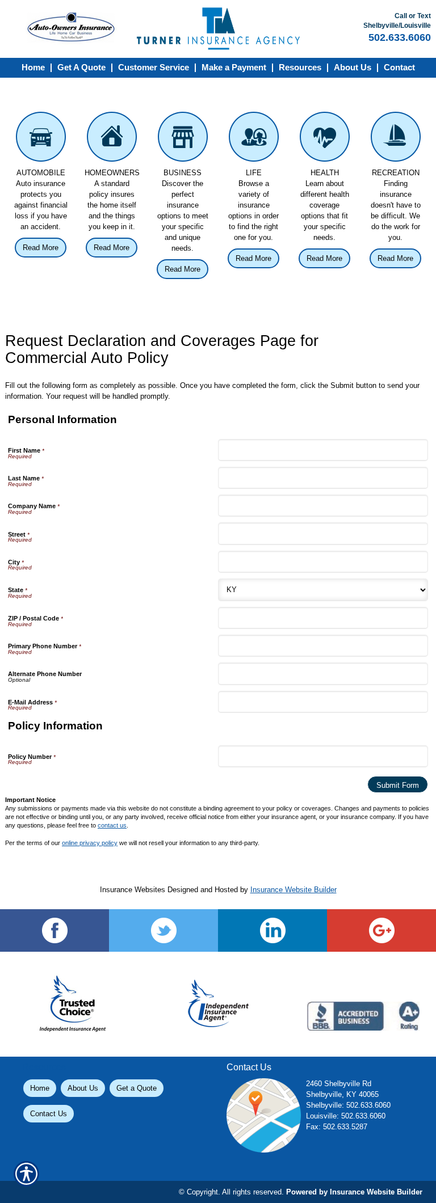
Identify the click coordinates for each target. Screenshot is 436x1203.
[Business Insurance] (182, 139)
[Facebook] (54, 930)
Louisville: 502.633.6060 (345, 1116)
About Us (83, 1088)
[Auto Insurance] (41, 139)
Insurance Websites (132, 889)
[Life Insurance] (253, 139)
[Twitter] (163, 930)
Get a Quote (136, 1088)
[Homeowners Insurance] (112, 139)
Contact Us (48, 1113)
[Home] (218, 29)
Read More (40, 247)
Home (39, 1088)
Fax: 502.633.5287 (336, 1126)
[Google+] (381, 930)
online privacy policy (90, 842)
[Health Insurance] (324, 139)
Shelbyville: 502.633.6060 (348, 1105)
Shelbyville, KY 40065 (342, 1094)
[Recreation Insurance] (395, 139)
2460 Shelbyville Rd (338, 1083)
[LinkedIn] (272, 930)
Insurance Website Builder (293, 889)
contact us (112, 825)
